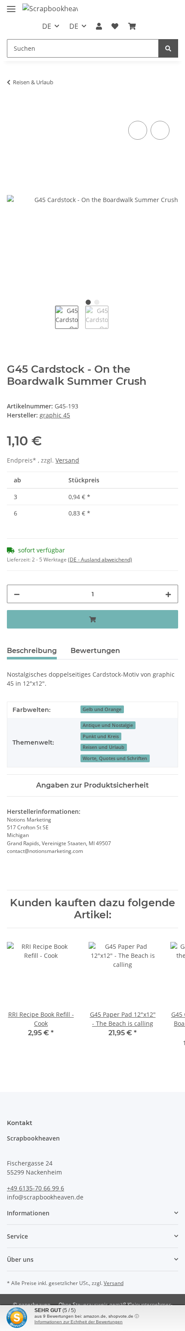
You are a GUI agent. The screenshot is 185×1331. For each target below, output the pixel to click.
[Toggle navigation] (11, 5)
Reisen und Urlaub (103, 747)
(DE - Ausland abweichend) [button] (100, 559)
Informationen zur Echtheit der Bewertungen (78, 1321)
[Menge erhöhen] (168, 594)
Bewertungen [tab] (95, 651)
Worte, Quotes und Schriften (115, 758)
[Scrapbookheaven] (50, 8)
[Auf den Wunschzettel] (160, 130)
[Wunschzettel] (115, 26)
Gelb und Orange (102, 709)
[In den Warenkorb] (14, 109)
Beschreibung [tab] (32, 651)
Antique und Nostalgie (108, 725)
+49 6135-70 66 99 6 (35, 1188)
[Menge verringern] (16, 594)
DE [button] (46, 26)
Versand (67, 460)
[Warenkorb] (132, 26)
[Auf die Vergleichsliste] (137, 130)
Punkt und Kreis (101, 736)
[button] (99, 26)
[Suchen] (168, 48)
